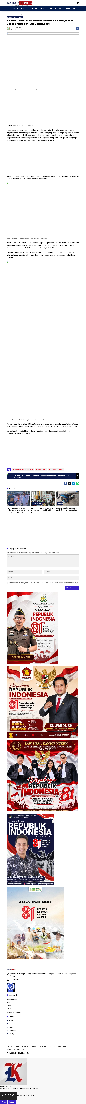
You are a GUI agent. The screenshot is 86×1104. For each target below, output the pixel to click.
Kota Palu (10, 1009)
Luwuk (11, 1021)
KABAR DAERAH (18, 17)
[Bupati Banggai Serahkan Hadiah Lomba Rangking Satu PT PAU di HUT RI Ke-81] (18, 498)
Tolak (4, 1102)
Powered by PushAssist (25, 1096)
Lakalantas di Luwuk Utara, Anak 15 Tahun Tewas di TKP (67, 509)
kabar (11, 1027)
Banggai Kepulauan (14, 1012)
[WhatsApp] (77, 483)
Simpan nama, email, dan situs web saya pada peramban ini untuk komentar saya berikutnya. (43, 583)
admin (13, 27)
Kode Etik (32, 1046)
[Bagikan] (77, 28)
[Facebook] (65, 483)
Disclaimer (43, 1046)
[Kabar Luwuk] (20, 3)
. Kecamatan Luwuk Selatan (23, 470)
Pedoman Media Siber (58, 1046)
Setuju (11, 1102)
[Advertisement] (43, 107)
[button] (78, 3)
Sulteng (11, 1034)
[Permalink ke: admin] (9, 28)
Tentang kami (20, 1046)
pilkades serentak (57, 470)
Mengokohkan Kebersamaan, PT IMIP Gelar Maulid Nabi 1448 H (43, 510)
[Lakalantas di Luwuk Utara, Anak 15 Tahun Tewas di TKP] (67, 498)
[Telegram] (73, 483)
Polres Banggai (14, 1030)
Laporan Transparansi (15, 1049)
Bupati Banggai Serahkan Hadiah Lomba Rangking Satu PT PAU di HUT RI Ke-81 (18, 510)
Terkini (9, 1006)
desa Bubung (41, 470)
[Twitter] (69, 483)
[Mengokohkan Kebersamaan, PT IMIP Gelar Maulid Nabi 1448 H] (43, 498)
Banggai (9, 17)
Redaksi (9, 1046)
